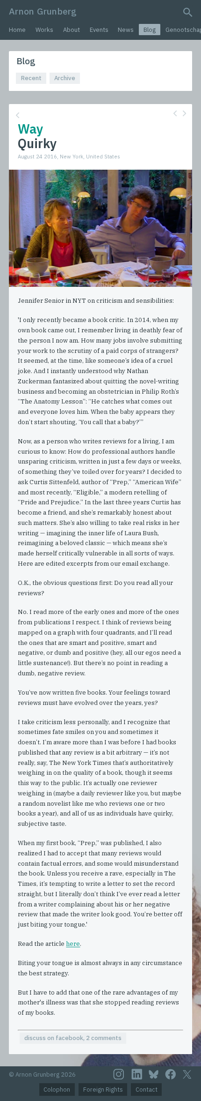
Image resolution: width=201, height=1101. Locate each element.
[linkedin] (137, 1074)
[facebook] (171, 1074)
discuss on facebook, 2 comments (73, 1038)
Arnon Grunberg (43, 11)
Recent (31, 78)
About (71, 30)
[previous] (175, 113)
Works (44, 30)
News (126, 30)
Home (17, 30)
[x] (187, 1074)
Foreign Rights (103, 1090)
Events (99, 30)
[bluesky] (153, 1074)
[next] (184, 113)
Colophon (56, 1090)
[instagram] (119, 1074)
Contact (147, 1090)
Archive (64, 78)
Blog (150, 30)
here (73, 944)
